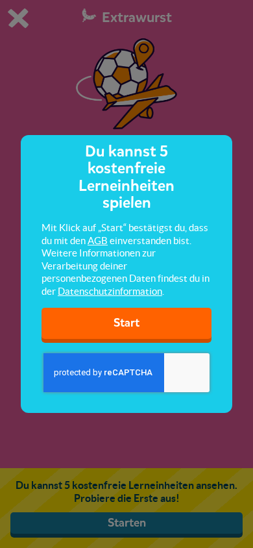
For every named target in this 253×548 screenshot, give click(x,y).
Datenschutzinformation (110, 291)
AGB (98, 240)
